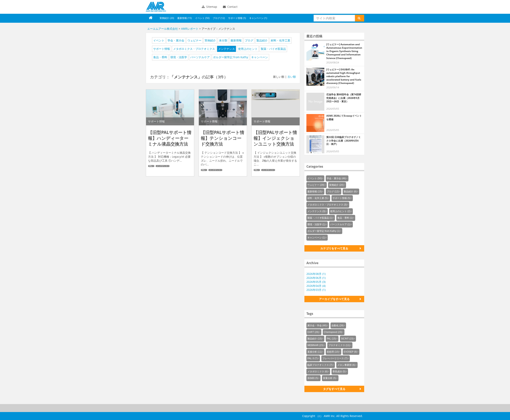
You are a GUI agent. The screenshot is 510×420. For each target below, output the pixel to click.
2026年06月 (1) (316, 278)
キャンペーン (259, 57)
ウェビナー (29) (315, 185)
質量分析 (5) (329, 378)
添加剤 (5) (312, 378)
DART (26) (313, 332)
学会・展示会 (176, 40)
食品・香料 (160, 57)
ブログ (249, 40)
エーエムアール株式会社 (156, 7)
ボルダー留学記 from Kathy (230, 57)
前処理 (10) (333, 351)
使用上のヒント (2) (340, 211)
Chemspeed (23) (333, 332)
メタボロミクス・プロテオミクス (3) (327, 204)
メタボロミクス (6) (317, 371)
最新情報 (236, 40)
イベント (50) (202, 18)
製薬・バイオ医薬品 (273, 49)
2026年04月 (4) (316, 286)
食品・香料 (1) (345, 217)
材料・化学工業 (280, 40)
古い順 (291, 77)
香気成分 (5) (339, 371)
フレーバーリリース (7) (334, 358)
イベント (158, 40)
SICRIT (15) (347, 338)
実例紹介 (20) (167, 18)
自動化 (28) (338, 325)
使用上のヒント (248, 49)
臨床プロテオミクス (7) (319, 365)
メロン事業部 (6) (346, 365)
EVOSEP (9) (350, 351)
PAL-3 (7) (312, 358)
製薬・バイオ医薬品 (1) (319, 217)
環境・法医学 (178, 57)
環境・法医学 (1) (316, 224)
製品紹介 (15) (314, 338)
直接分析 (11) (314, 351)
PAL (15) (331, 338)
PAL (150, 166)
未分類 (223, 40)
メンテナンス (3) (316, 211)
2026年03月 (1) (316, 290)
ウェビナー (194, 40)
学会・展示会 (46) (336, 178)
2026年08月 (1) (316, 274)
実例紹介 (210, 40)
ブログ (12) (219, 18)
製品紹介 (262, 40)
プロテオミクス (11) (339, 345)
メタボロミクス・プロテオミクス (194, 49)
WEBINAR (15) (315, 345)
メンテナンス (226, 49)
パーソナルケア (200, 57)
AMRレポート (189, 28)
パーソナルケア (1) (340, 224)
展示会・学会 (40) (317, 325)
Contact (232, 7)
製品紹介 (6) (350, 191)
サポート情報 (161, 49)
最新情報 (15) (184, 18)
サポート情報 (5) (237, 18)
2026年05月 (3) (316, 282)
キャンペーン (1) (258, 18)
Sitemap (211, 7)
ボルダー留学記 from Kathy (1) (323, 231)
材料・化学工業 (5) (317, 198)
